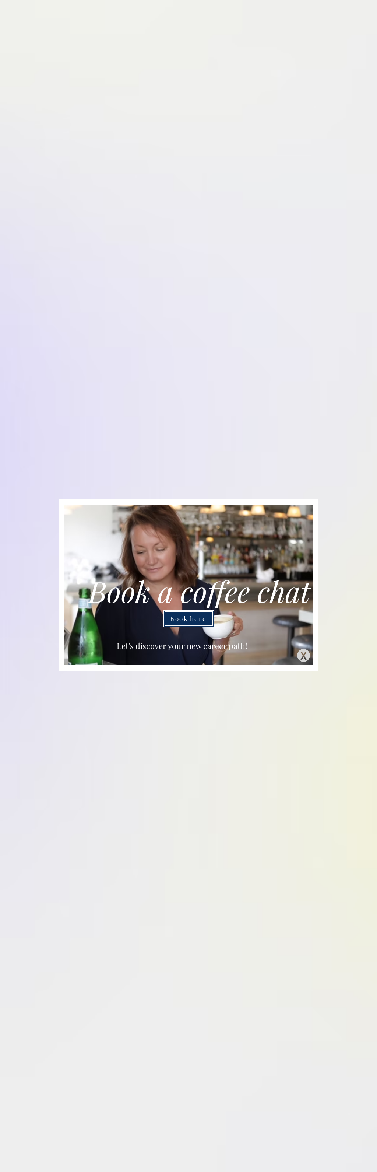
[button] (303, 655)
